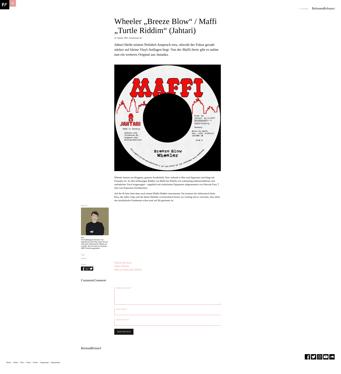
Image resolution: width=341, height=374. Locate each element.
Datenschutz (55, 362)
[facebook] (307, 357)
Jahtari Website (121, 266)
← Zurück (303, 8)
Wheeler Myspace (123, 262)
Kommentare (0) (135, 38)
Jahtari (84, 258)
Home (8, 362)
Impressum (44, 362)
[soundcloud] (332, 357)
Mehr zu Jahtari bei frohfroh (128, 269)
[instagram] (319, 357)
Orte (22, 362)
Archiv (35, 362)
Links (28, 362)
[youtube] (325, 357)
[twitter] (313, 357)
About (15, 362)
